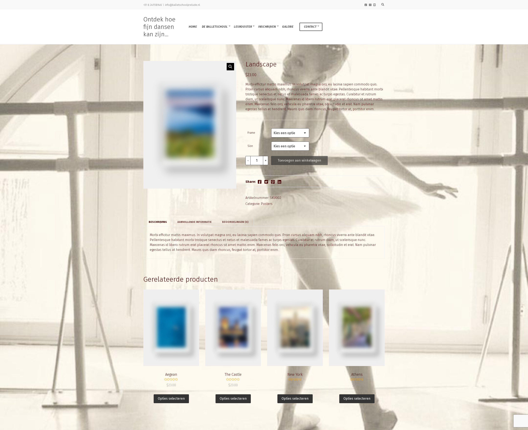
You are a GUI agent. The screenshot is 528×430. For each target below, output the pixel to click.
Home (193, 26)
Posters (266, 204)
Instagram (370, 5)
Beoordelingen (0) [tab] (235, 221)
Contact (310, 26)
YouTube (374, 5)
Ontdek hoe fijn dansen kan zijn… (159, 27)
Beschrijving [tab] (158, 221)
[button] (230, 66)
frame (251, 133)
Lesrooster (243, 26)
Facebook (365, 5)
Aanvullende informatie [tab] (194, 221)
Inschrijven (267, 26)
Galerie (287, 26)
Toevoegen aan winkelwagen (299, 160)
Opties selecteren (171, 398)
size (250, 146)
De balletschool (215, 26)
